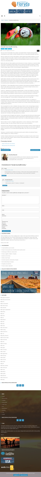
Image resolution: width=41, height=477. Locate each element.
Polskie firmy (4, 404)
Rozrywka (3, 357)
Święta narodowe (5, 365)
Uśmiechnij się (4, 367)
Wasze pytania (4, 408)
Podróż (3, 345)
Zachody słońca (5, 377)
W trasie (3, 369)
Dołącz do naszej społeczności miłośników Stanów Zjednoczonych (13, 249)
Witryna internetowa (4, 215)
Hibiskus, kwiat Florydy (6, 257)
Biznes (3, 301)
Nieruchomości (4, 331)
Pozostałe (3, 351)
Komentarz (4, 195)
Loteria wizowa (4, 327)
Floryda (3, 396)
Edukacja (2, 48)
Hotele (3, 321)
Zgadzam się (16, 475)
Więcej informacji (24, 475)
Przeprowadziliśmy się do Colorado (8, 247)
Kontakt (3, 414)
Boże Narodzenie (5, 303)
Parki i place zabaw (5, 337)
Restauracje (4, 355)
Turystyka (3, 400)
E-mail (3, 210)
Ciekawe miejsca (5, 305)
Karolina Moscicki (11, 50)
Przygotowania (4, 353)
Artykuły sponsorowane (6, 299)
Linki (3, 406)
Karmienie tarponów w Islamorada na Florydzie (10, 259)
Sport (6, 48)
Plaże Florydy (4, 343)
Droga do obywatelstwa (6, 309)
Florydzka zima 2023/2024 (6, 263)
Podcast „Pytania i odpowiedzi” (7, 265)
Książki (3, 323)
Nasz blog (3, 329)
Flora (3, 317)
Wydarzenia (4, 375)
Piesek (3, 341)
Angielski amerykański (6, 297)
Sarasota (3, 361)
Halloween (4, 319)
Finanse (3, 315)
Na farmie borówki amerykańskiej (6, 150)
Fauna (3, 313)
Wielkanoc (3, 371)
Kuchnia (3, 325)
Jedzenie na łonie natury (6, 255)
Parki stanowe (4, 339)
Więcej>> (2, 434)
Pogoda (3, 347)
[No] (39, 474)
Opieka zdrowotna (5, 335)
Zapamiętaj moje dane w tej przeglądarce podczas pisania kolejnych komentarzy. (5, 225)
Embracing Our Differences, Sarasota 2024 (9, 251)
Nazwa (3, 205)
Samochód (4, 359)
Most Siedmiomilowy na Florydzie (8, 261)
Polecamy (3, 410)
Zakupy (3, 379)
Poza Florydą (4, 349)
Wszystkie (9, 48)
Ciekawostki (4, 307)
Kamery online (4, 402)
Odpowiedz (4, 175)
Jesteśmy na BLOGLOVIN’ (35, 150)
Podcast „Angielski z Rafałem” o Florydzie (9, 253)
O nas (3, 333)
